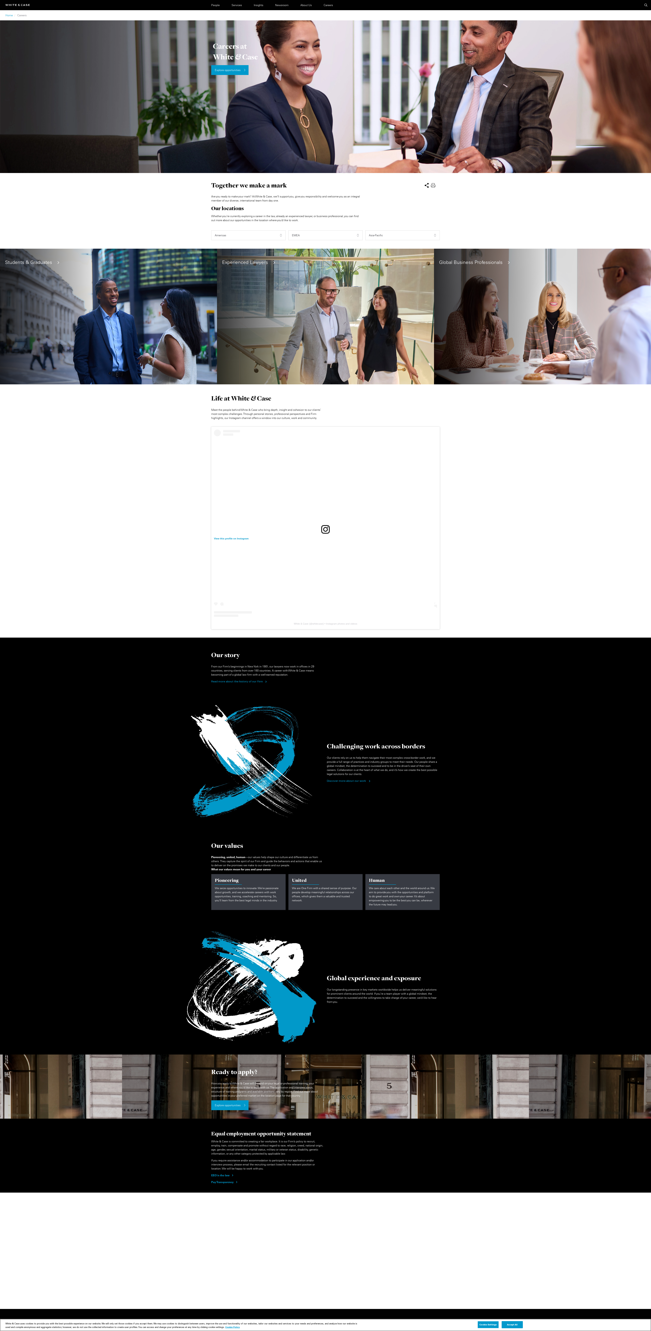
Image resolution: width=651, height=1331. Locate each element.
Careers (328, 5)
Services (237, 5)
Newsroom (282, 5)
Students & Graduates (28, 262)
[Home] (17, 5)
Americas (220, 235)
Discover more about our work (346, 781)
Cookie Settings (488, 1324)
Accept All (512, 1324)
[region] (325, 1325)
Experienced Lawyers (245, 262)
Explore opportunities (228, 70)
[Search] (646, 5)
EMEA (296, 235)
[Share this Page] (426, 185)
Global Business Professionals (470, 262)
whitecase (317, 623)
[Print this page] (433, 185)
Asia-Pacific (376, 235)
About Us (306, 5)
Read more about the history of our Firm (237, 681)
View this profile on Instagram (231, 538)
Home (9, 15)
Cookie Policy (232, 1327)
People (215, 5)
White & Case (301, 623)
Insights (258, 5)
